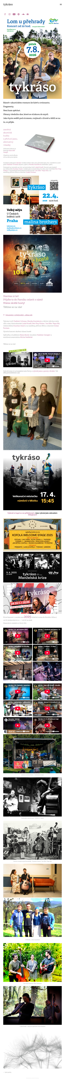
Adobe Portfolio (35, 1078)
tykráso (8, 4)
